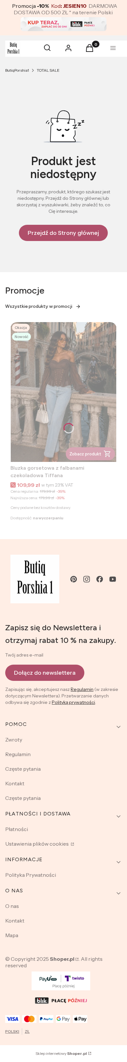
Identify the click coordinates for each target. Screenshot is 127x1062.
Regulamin (82, 689)
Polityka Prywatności (30, 875)
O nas (12, 906)
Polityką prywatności (73, 702)
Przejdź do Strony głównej (63, 232)
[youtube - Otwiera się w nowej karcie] (113, 579)
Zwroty (13, 739)
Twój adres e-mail (24, 655)
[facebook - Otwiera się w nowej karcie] (100, 579)
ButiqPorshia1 (17, 70)
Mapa (11, 935)
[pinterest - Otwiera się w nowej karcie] (74, 579)
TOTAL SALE (48, 70)
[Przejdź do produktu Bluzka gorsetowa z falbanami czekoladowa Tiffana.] (63, 392)
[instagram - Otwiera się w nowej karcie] (87, 579)
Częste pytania (23, 769)
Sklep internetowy (61, 1053)
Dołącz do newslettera (45, 672)
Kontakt (14, 783)
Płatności (16, 829)
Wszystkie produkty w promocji (38, 306)
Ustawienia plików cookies (37, 843)
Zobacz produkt (85, 453)
